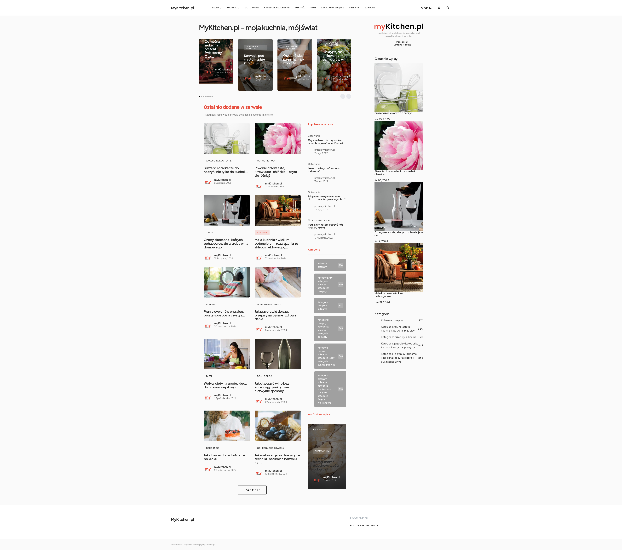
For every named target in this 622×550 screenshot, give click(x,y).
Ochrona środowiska (270, 448)
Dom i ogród (264, 376)
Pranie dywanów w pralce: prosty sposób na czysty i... (224, 313)
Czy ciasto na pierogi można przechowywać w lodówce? (325, 141)
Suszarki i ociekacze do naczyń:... (395, 113)
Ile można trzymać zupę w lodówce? (324, 169)
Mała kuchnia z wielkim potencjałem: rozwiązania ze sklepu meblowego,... (276, 243)
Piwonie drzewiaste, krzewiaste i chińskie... (394, 172)
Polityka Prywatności (364, 525)
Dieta (209, 376)
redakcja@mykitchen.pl (204, 544)
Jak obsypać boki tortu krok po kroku (225, 457)
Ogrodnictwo (266, 160)
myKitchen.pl (223, 69)
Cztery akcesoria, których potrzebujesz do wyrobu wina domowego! (226, 243)
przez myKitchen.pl (324, 149)
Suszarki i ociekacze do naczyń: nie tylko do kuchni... (226, 170)
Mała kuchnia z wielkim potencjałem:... (388, 294)
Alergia (210, 304)
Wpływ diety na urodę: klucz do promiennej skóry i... (225, 385)
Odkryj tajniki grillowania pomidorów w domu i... (333, 57)
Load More (252, 490)
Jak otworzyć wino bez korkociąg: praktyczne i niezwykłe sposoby (272, 387)
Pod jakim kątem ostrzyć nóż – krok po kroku (326, 226)
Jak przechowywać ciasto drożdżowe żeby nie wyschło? (327, 198)
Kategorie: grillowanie (332, 43)
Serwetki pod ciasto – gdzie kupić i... (254, 59)
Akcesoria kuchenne (218, 160)
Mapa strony (402, 42)
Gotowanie (314, 135)
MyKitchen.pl (182, 7)
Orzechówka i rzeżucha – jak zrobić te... (293, 59)
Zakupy (210, 232)
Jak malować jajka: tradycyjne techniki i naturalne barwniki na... (277, 458)
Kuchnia (262, 232)
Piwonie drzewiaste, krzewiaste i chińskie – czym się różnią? (276, 171)
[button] (426, 7)
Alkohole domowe (252, 47)
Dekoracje (212, 448)
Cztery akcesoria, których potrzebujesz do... (398, 233)
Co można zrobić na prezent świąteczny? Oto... (214, 48)
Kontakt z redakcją (402, 45)
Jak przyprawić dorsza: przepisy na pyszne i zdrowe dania (275, 315)
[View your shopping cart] (439, 8)
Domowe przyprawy (269, 304)
